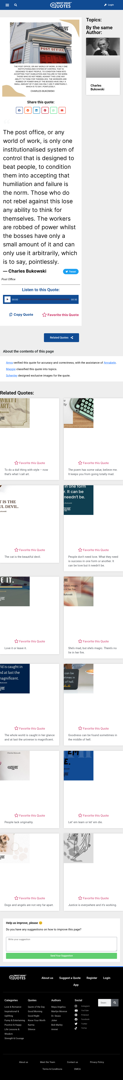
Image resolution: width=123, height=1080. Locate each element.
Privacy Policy (97, 1062)
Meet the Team (47, 1062)
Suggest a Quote (70, 978)
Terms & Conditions (52, 1069)
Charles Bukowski (97, 87)
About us (47, 978)
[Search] (114, 1002)
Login (106, 978)
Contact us (72, 1062)
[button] (7, 5)
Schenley (11, 375)
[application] (40, 299)
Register (92, 978)
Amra (9, 362)
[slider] (45, 299)
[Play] (7, 299)
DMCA (77, 1069)
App (76, 985)
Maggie (11, 369)
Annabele (110, 362)
